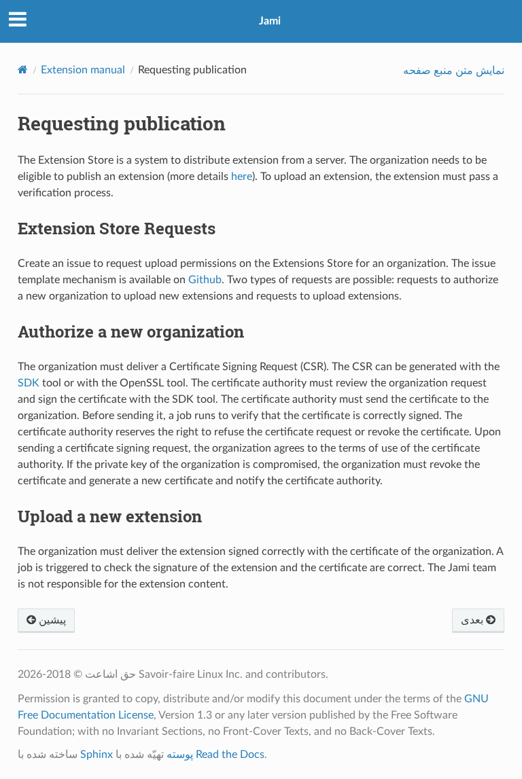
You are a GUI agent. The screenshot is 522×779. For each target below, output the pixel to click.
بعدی (473, 620)
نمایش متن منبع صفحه (453, 70)
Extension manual (83, 70)
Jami (270, 21)
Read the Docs (230, 754)
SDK (28, 383)
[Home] (23, 69)
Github (205, 279)
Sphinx (96, 754)
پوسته (180, 754)
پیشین (51, 620)
